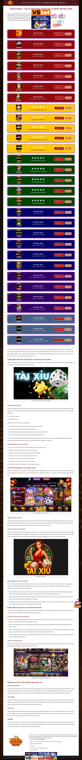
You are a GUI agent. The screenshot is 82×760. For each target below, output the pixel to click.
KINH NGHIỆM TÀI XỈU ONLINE (49, 3)
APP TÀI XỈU (37, 3)
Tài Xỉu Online (32, 735)
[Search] (22, 2)
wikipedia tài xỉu (62, 351)
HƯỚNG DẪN (61, 3)
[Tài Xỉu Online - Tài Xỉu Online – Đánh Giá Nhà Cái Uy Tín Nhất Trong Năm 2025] (13, 3)
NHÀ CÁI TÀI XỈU (28, 3)
